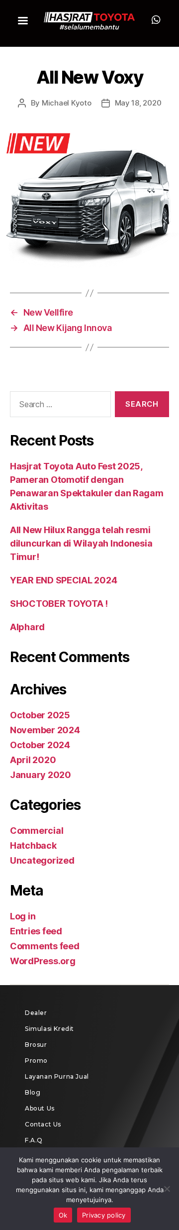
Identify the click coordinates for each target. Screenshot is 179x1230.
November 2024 (45, 730)
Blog (32, 1092)
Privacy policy (104, 1215)
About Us (40, 1108)
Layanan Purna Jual (57, 1076)
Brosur (36, 1044)
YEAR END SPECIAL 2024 (63, 580)
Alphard (27, 627)
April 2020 (33, 760)
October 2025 (40, 715)
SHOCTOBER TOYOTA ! (59, 603)
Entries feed (36, 931)
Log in (22, 916)
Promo (36, 1060)
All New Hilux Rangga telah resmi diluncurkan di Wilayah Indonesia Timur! (81, 543)
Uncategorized (42, 860)
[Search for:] (58, 406)
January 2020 (40, 775)
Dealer (36, 1012)
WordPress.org (43, 961)
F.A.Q (34, 1140)
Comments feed (45, 946)
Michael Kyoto (66, 103)
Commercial (36, 830)
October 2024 (40, 745)
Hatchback (33, 845)
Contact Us (43, 1124)
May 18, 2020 (138, 103)
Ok (63, 1215)
